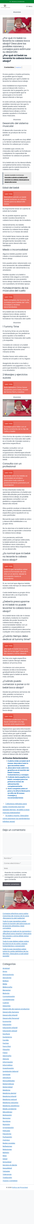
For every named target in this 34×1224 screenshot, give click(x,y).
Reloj (5, 1155)
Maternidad (8, 1087)
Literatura (7, 1077)
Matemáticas (8, 1084)
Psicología (7, 1134)
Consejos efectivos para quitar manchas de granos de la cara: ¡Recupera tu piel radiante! (16, 915)
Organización (8, 1127)
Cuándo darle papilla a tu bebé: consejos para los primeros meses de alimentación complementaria (18, 781)
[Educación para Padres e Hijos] (5, 6)
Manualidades (9, 1081)
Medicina (6, 1090)
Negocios (6, 1118)
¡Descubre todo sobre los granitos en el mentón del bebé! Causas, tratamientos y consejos (18, 771)
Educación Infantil (10, 1027)
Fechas (6, 1043)
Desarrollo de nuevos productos (16, 1009)
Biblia (5, 984)
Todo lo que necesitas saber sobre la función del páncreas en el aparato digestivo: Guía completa (16, 924)
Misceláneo (7, 1112)
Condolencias (8, 999)
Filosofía (6, 1049)
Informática (7, 1065)
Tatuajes (6, 1171)
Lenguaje (6, 1074)
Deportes (6, 1006)
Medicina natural (10, 1099)
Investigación (8, 1068)
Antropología (8, 974)
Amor (5, 971)
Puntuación (7, 1137)
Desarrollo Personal (11, 1018)
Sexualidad (7, 1168)
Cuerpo (6, 1002)
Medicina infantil (9, 1096)
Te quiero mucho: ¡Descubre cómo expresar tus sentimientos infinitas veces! (16, 818)
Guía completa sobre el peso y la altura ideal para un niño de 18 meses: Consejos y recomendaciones (19, 793)
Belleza (6, 981)
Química (6, 1140)
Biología (6, 993)
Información (8, 1062)
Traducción (7, 1177)
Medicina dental (9, 1093)
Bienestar (7, 990)
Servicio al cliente (10, 1165)
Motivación (7, 1115)
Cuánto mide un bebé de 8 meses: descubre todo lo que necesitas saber (19, 763)
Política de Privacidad (20, 1187)
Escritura (6, 1034)
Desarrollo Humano (11, 1012)
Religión (6, 1152)
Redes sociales (9, 1143)
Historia (6, 1059)
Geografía (7, 1056)
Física (5, 1052)
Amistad (6, 968)
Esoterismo (7, 1037)
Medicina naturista (10, 1102)
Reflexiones (7, 1146)
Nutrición (6, 1124)
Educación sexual (10, 1031)
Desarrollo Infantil (10, 1015)
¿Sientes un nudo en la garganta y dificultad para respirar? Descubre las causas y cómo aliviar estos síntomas (17, 934)
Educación (7, 1024)
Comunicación (9, 996)
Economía (7, 1021)
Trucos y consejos (10, 1180)
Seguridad (7, 1162)
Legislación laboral (10, 1071)
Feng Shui (7, 1046)
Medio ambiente (9, 1109)
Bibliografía (7, 987)
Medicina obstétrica (11, 1106)
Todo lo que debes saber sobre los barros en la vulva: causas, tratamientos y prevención (16, 943)
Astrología (7, 978)
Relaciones (7, 1149)
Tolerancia (7, 1174)
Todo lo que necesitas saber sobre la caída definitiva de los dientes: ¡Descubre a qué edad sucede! (15, 952)
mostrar (18, 67)
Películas (6, 1131)
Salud (5, 1159)
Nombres (6, 1121)
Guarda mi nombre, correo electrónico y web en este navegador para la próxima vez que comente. (18, 876)
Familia (6, 1040)
